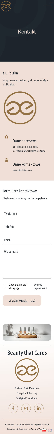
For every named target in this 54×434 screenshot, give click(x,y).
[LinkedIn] (39, 408)
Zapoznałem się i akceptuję (18, 286)
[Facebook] (13, 408)
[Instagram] (26, 408)
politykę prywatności (40, 286)
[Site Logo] (6, 6)
